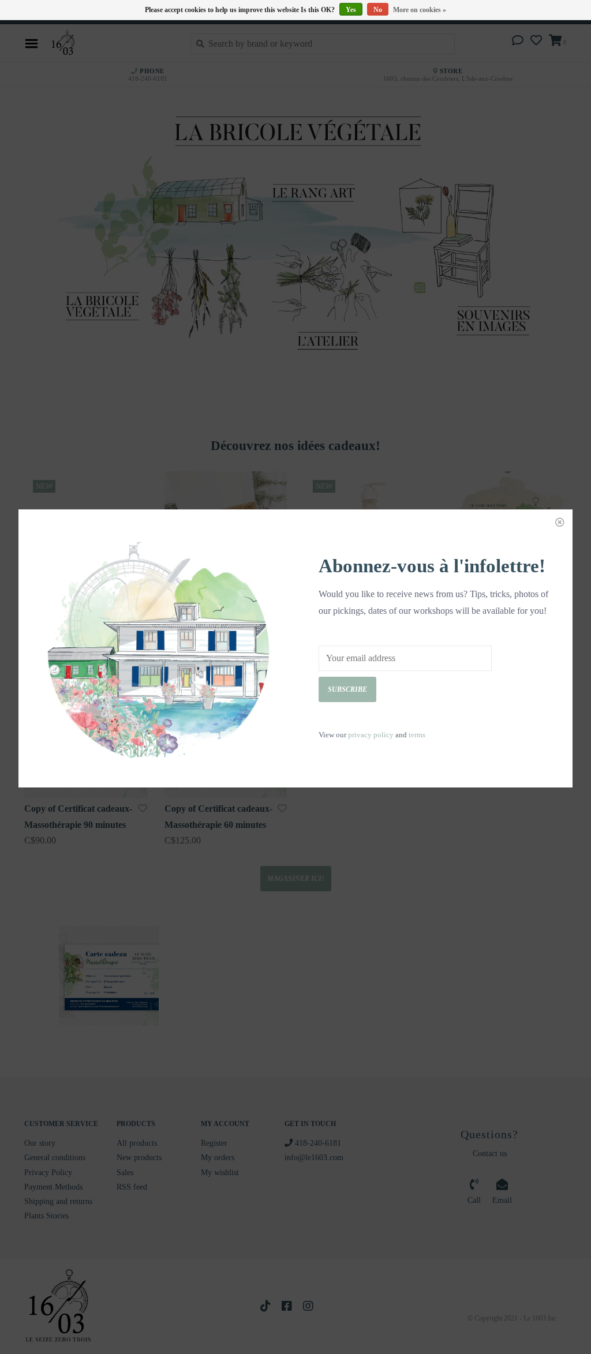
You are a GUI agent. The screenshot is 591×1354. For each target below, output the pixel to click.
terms (417, 734)
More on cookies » (419, 10)
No (377, 10)
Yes (351, 10)
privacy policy (371, 734)
